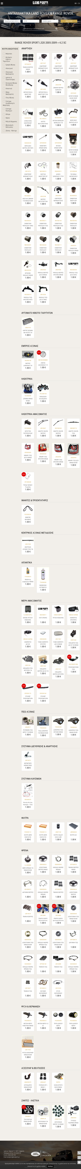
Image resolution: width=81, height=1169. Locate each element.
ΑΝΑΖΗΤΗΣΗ (69, 21)
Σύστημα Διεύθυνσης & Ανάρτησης (8, 103)
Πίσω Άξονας (10, 98)
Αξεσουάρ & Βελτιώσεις (9, 126)
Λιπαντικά (9, 88)
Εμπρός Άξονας (10, 65)
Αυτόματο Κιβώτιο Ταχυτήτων (7, 59)
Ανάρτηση (9, 54)
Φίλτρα (8, 114)
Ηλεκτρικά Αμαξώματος (10, 73)
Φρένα (8, 118)
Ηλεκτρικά (9, 68)
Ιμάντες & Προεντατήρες (10, 78)
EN (79, 3)
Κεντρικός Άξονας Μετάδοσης (11, 84)
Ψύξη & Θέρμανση (11, 121)
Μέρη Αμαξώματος (10, 93)
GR (75, 3)
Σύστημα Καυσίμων (9, 110)
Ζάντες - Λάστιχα (11, 131)
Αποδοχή (50, 1166)
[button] (12, 21)
